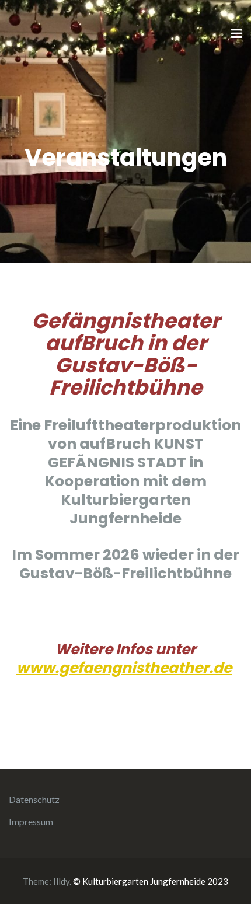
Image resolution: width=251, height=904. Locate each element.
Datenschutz (34, 799)
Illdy (61, 881)
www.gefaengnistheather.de (124, 668)
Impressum (31, 821)
